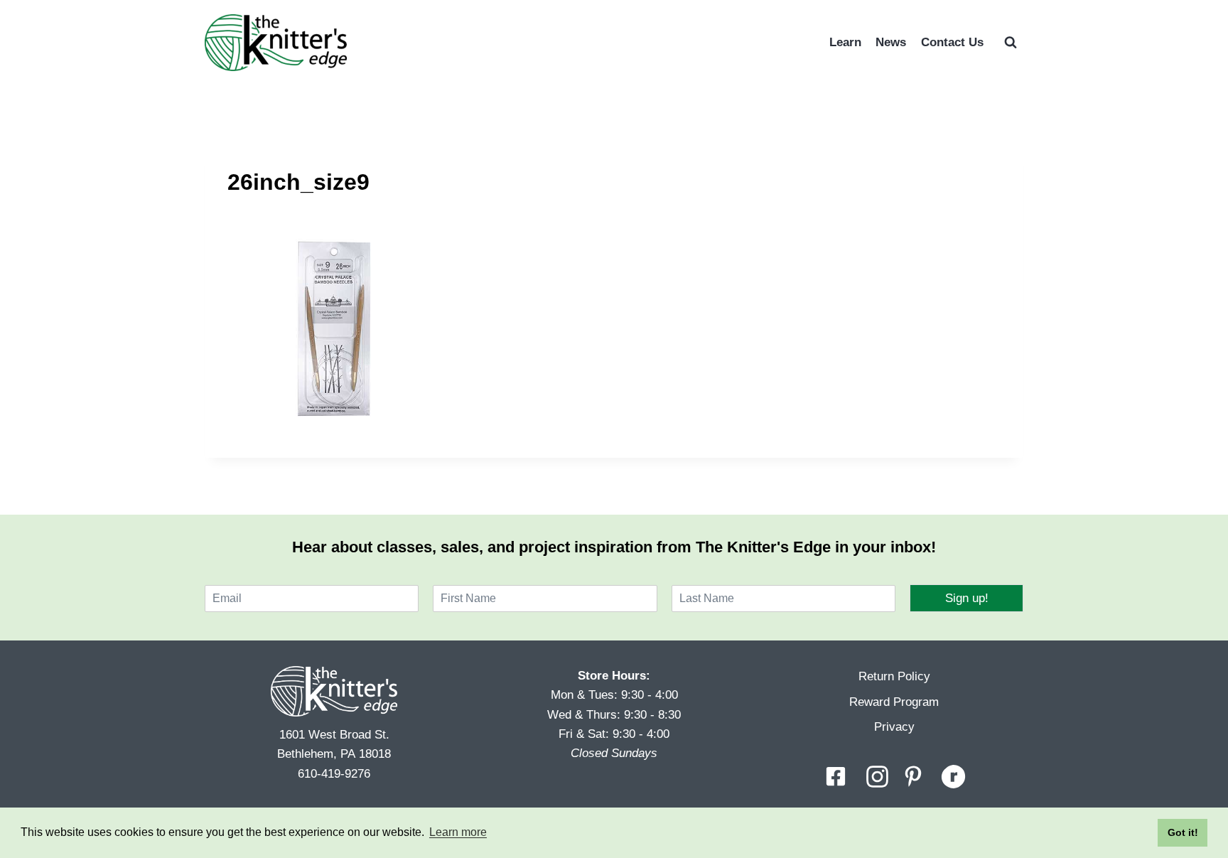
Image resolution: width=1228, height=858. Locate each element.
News (891, 42)
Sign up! (967, 598)
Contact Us (952, 42)
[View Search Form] (1010, 42)
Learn (845, 42)
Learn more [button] (458, 832)
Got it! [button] (1183, 832)
